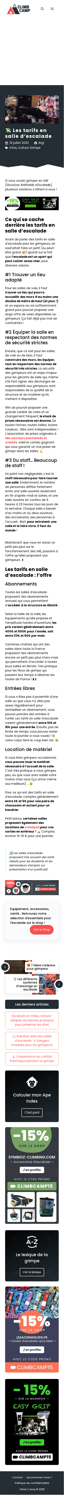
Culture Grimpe (29, 148)
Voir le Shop (41, 930)
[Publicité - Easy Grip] (32, 1464)
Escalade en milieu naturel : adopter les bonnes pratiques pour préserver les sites (32, 1020)
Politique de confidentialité (32, 1483)
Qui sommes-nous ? (39, 1477)
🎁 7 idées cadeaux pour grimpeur (41, 967)
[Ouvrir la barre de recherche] (42, 8)
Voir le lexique (32, 1272)
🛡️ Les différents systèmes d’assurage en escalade (25, 984)
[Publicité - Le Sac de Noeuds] (32, 1371)
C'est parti (32, 1112)
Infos (13, 148)
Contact (17, 1477)
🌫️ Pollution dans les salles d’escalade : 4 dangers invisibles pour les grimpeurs (32, 1040)
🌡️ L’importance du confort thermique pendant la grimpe (32, 1058)
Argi (41, 143)
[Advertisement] (32, 51)
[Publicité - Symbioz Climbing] (32, 1223)
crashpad (32, 827)
